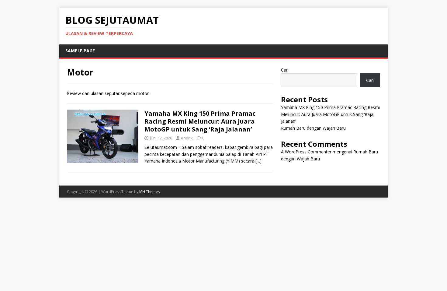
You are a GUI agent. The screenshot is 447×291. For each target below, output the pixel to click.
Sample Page (80, 51)
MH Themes (149, 191)
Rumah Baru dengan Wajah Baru (313, 128)
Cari (285, 70)
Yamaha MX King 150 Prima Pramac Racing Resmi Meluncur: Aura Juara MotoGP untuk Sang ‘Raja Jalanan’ (199, 121)
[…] (258, 161)
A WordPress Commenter (306, 152)
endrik (187, 138)
